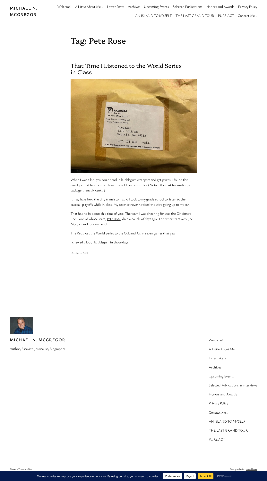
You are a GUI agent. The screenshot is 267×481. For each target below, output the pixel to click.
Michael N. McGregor (37, 339)
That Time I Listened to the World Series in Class (126, 68)
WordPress (251, 469)
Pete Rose (114, 218)
